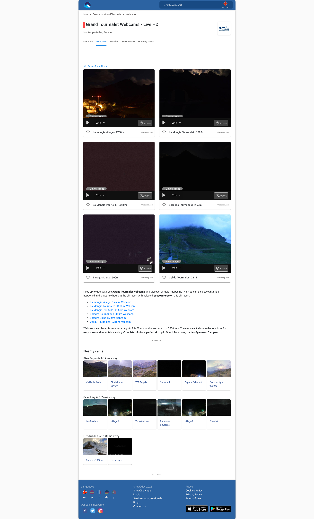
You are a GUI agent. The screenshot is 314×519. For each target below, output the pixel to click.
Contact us (139, 506)
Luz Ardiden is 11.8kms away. (101, 436)
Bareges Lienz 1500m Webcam (108, 317)
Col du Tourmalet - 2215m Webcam (110, 321)
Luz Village (116, 460)
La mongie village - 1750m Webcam (110, 302)
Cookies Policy (194, 490)
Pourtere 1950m (94, 460)
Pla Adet (213, 421)
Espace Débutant (193, 382)
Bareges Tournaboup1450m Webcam (111, 313)
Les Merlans (92, 421)
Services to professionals (147, 498)
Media (136, 494)
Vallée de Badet (94, 382)
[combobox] (191, 4)
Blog (136, 502)
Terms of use (193, 498)
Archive (145, 123)
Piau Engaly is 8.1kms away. (100, 358)
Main (86, 14)
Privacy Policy (194, 494)
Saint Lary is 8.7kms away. (99, 397)
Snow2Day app (142, 490)
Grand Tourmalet (113, 14)
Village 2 (189, 421)
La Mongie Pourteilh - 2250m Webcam (112, 310)
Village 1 (115, 421)
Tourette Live (141, 421)
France (96, 14)
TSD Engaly (141, 382)
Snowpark (165, 382)
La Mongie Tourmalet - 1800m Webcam (113, 306)
